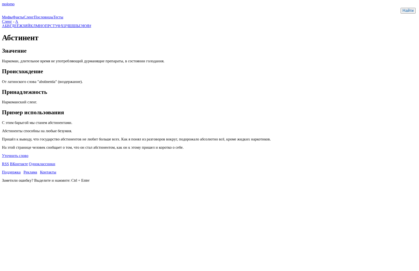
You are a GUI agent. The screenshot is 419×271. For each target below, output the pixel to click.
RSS (5, 164)
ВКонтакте (19, 164)
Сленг (29, 17)
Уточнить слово (15, 156)
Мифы (7, 17)
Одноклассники (42, 164)
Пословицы (43, 17)
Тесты (58, 17)
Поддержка (11, 172)
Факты (18, 17)
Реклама (30, 172)
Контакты (48, 172)
